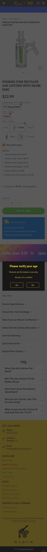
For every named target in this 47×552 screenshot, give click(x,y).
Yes (16, 285)
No (33, 285)
